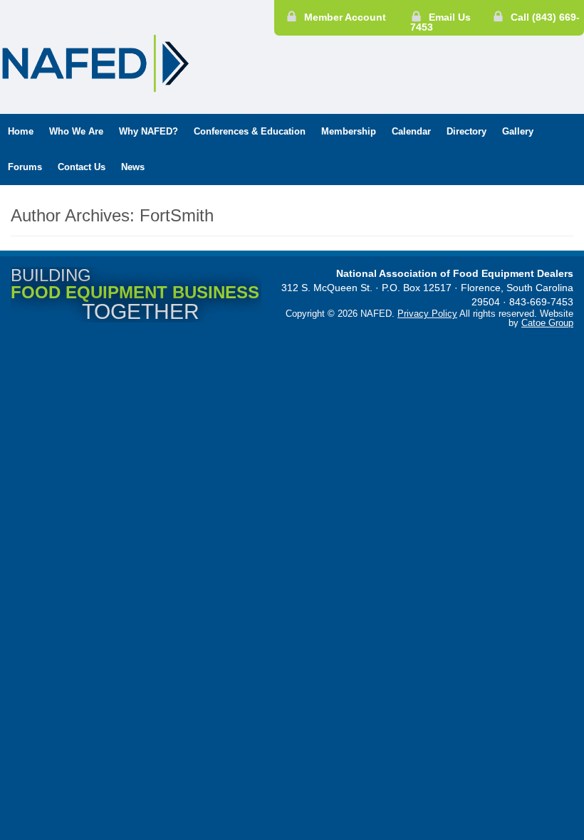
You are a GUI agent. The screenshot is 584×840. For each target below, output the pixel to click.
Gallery (517, 131)
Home (20, 131)
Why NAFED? (148, 131)
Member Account (345, 17)
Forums (25, 167)
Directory (466, 131)
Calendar (411, 131)
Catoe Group (547, 322)
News (133, 167)
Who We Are (76, 131)
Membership (348, 131)
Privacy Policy (427, 313)
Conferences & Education (250, 131)
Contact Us (81, 167)
